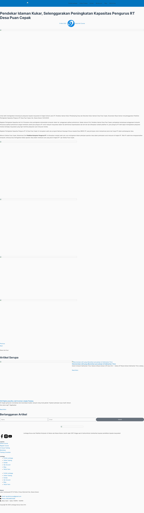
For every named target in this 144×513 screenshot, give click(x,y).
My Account (99, 3)
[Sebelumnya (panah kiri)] (3, 512)
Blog (106, 3)
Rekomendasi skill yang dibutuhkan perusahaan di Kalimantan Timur (94, 364)
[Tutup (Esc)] (22, 509)
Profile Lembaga (73, 3)
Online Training (83, 3)
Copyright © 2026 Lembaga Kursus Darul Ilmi (13, 505)
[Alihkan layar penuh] (9, 509)
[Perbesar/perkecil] (3, 509)
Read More (3, 409)
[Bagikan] (16, 509)
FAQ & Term (112, 3)
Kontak (91, 3)
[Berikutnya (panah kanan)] (9, 512)
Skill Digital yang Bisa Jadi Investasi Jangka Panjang (16, 401)
